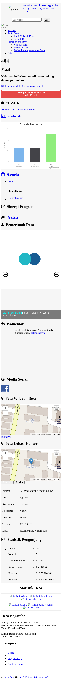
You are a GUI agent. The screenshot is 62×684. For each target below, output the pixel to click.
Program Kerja (15, 658)
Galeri (12, 217)
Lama (10, 181)
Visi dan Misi (20, 44)
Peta (10, 53)
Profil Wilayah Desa (24, 36)
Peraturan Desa (15, 664)
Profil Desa (13, 33)
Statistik (13, 116)
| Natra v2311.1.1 (46, 677)
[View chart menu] (57, 125)
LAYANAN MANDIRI (23, 109)
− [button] (6, 413)
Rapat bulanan (16, 196)
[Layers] (56, 408)
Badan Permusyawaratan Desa (29, 50)
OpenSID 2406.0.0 (27, 677)
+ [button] (6, 408)
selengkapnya (38, 330)
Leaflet (33, 434)
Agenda (12, 174)
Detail (18, 482)
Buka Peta (6, 436)
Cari (46, 20)
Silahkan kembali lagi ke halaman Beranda (22, 86)
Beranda (12, 30)
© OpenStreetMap (44, 434)
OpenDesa (9, 677)
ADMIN (5, 109)
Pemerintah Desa (22, 47)
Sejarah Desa (20, 39)
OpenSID (56, 434)
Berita (11, 652)
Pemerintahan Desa (17, 41)
